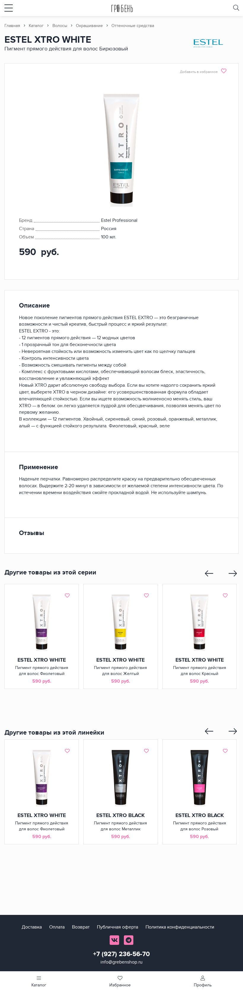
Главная (12, 25)
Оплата (57, 927)
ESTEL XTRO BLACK (120, 815)
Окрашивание (89, 25)
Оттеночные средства (132, 25)
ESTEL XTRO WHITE (41, 660)
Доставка (32, 927)
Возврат (80, 927)
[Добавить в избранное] (67, 595)
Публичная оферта (117, 927)
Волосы (59, 25)
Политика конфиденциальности (180, 927)
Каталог (36, 25)
